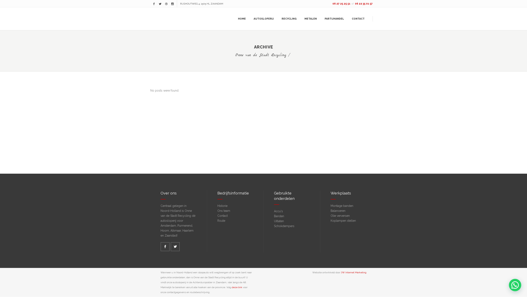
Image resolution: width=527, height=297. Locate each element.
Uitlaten (279, 221)
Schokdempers (284, 226)
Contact (222, 215)
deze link (237, 287)
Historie (222, 205)
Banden (279, 216)
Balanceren (338, 210)
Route (221, 220)
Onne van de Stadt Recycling (260, 55)
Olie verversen (340, 215)
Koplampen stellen (343, 220)
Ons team (223, 210)
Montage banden (342, 205)
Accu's (278, 211)
